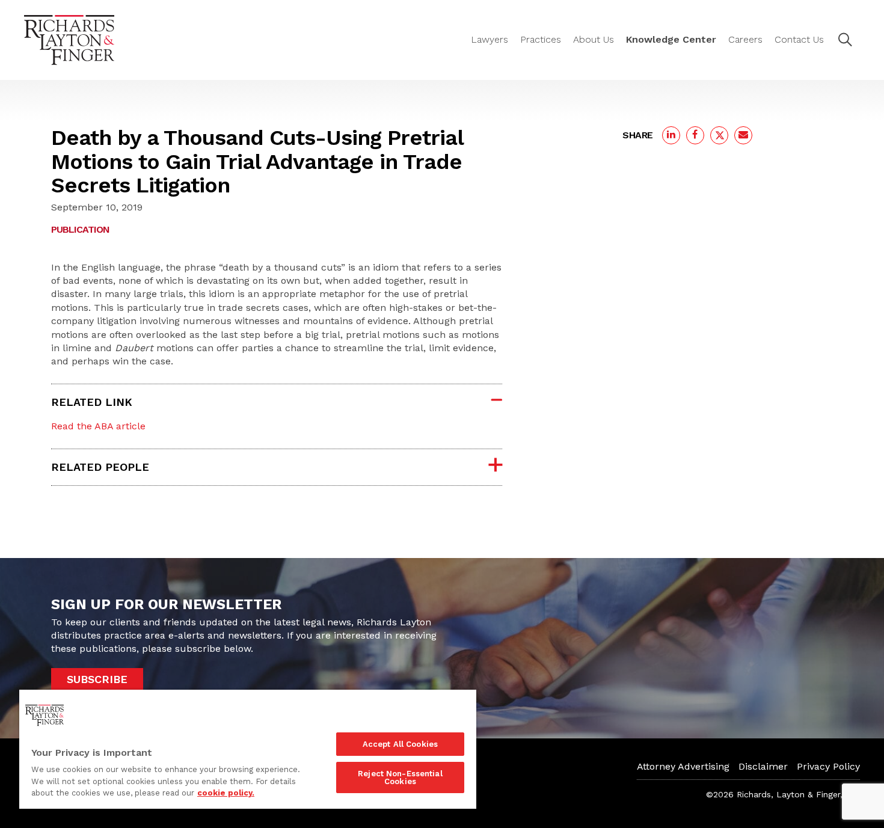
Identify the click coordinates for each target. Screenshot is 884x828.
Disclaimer (763, 766)
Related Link (91, 402)
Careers (745, 39)
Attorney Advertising (683, 766)
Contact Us (799, 39)
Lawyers (489, 39)
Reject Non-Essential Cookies (400, 777)
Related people (100, 467)
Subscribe (97, 679)
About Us (593, 39)
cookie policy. (225, 792)
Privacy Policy (828, 766)
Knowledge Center (671, 39)
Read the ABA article (98, 426)
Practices (540, 39)
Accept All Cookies (400, 744)
